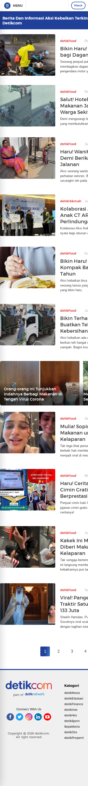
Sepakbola (72, 726)
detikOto (70, 732)
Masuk (78, 5)
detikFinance (73, 704)
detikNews (72, 693)
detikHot (70, 715)
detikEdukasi (73, 698)
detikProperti (74, 738)
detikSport (72, 721)
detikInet (70, 710)
